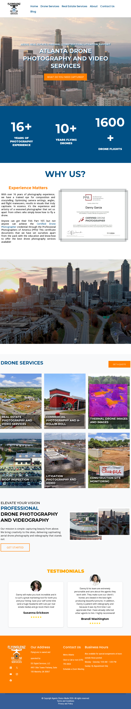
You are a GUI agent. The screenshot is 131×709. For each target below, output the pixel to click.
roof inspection (15, 479)
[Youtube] (11, 674)
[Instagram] (17, 674)
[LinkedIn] (11, 667)
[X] (17, 667)
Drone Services (50, 6)
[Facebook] (11, 680)
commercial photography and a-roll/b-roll (63, 420)
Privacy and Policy (65, 703)
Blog (33, 11)
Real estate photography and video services (17, 420)
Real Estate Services (74, 6)
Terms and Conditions (65, 701)
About (94, 6)
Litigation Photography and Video (61, 480)
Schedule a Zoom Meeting (73, 669)
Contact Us (107, 6)
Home (34, 6)
